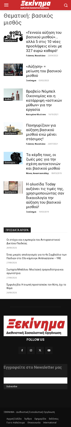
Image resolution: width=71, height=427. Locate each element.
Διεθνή (8, 99)
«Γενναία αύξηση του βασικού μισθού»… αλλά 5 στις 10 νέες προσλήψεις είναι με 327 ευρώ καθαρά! (44, 41)
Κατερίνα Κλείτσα (36, 114)
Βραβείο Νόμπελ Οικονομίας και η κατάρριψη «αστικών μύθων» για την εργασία (44, 100)
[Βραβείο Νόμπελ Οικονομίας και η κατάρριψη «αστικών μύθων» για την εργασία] (13, 94)
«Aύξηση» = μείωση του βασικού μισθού (44, 71)
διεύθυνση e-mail (13, 376)
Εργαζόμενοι (11, 40)
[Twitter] (40, 350)
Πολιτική (9, 74)
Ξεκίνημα (31, 80)
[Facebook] (22, 350)
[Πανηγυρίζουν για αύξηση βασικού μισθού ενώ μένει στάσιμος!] (13, 128)
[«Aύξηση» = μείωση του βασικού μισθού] (13, 70)
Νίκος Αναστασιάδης (37, 173)
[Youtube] (48, 350)
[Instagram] (31, 350)
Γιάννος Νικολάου (35, 55)
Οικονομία (10, 162)
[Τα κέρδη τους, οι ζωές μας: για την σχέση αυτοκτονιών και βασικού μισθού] (13, 158)
